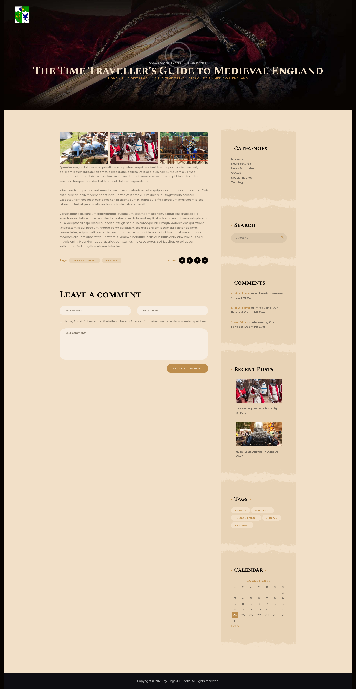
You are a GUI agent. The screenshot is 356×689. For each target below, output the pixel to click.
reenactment (84, 260)
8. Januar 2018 (197, 63)
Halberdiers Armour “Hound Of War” (257, 454)
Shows (154, 63)
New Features (241, 163)
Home (113, 78)
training (242, 525)
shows (112, 260)
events (241, 510)
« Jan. (235, 625)
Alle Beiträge (134, 78)
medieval (262, 510)
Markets (237, 159)
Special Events (170, 63)
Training (237, 182)
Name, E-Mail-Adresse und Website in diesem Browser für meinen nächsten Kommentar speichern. (135, 321)
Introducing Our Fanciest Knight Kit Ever (258, 411)
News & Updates (243, 168)
